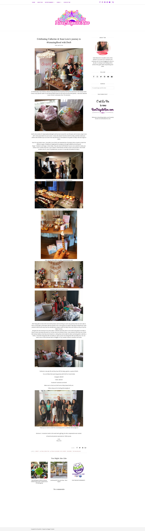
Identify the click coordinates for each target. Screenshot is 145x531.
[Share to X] (80, 448)
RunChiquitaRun (38, 529)
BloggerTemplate (50, 529)
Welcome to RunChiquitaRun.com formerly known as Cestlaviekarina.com (103, 118)
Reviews (69, 451)
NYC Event (63, 451)
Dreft (37, 451)
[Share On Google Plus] (85, 448)
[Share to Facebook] (77, 448)
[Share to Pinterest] (82, 448)
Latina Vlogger (55, 451)
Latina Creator (44, 451)
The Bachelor (76, 451)
